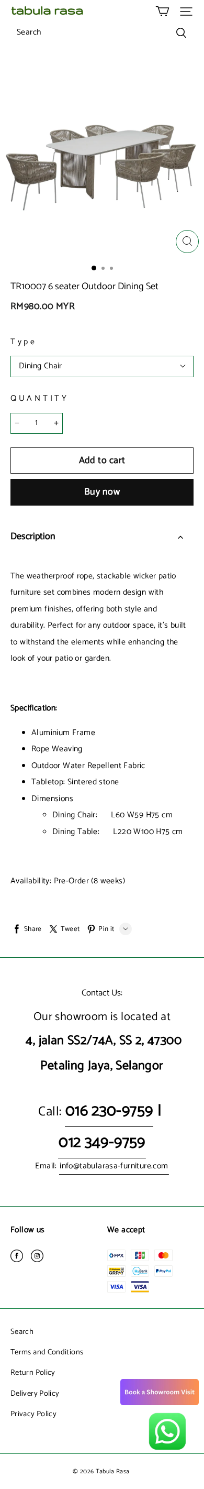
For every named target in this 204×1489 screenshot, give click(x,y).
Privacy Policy (33, 1414)
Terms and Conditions (46, 1352)
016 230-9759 (109, 1111)
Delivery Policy (34, 1393)
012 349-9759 (102, 1142)
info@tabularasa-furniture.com (114, 1166)
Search (21, 1332)
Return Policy (32, 1372)
